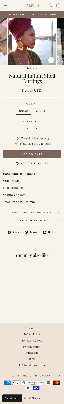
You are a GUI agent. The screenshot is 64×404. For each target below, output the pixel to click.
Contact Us (32, 328)
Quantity (32, 121)
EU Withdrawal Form (32, 365)
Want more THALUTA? (31, 375)
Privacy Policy (32, 346)
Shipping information (32, 212)
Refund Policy (32, 334)
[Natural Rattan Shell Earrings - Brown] (12, 310)
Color (32, 103)
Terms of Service (32, 340)
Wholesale (32, 352)
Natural (40, 110)
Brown (23, 110)
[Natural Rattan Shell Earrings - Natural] (16, 310)
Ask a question (32, 220)
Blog (32, 358)
